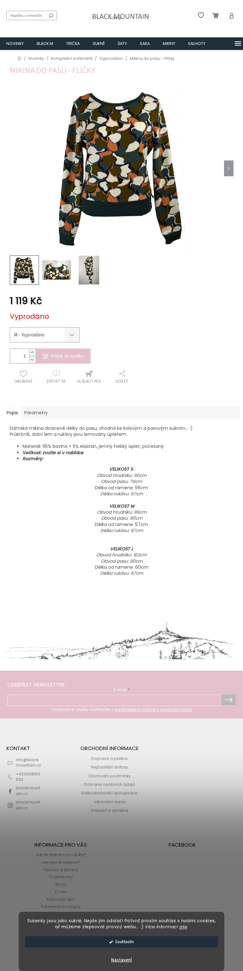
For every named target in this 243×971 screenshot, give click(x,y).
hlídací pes (89, 381)
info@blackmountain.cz (28, 762)
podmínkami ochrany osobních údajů (153, 709)
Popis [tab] (12, 413)
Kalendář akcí (61, 899)
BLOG (60, 884)
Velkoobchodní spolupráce (109, 793)
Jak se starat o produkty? (60, 854)
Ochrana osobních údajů (109, 784)
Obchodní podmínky (109, 776)
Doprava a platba (109, 758)
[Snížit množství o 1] (32, 359)
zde (183, 927)
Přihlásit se (228, 700)
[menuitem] (15, 43)
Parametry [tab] (36, 413)
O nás (61, 891)
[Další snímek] (229, 168)
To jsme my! (61, 877)
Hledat (51, 15)
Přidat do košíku (67, 356)
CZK (113, 18)
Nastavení (121, 960)
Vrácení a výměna (109, 810)
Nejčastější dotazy (109, 767)
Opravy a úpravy (61, 869)
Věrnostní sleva (109, 802)
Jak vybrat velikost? (60, 862)
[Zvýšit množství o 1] (32, 352)
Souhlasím (124, 942)
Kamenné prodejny (61, 906)
